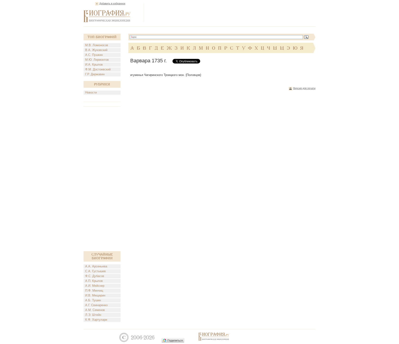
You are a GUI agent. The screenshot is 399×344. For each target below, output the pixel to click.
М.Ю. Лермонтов (97, 59)
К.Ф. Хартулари (96, 319)
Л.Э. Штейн (93, 315)
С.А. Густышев (95, 271)
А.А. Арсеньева (96, 266)
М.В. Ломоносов (96, 45)
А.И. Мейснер (94, 285)
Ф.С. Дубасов (94, 276)
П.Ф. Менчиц (94, 290)
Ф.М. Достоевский (98, 69)
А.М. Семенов (95, 310)
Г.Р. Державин (95, 74)
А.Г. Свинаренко (96, 305)
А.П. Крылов (94, 281)
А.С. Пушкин (94, 55)
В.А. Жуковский (96, 50)
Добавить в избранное (112, 3)
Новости (91, 92)
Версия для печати (304, 88)
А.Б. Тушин (93, 300)
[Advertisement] (231, 12)
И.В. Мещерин (95, 295)
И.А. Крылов (94, 64)
